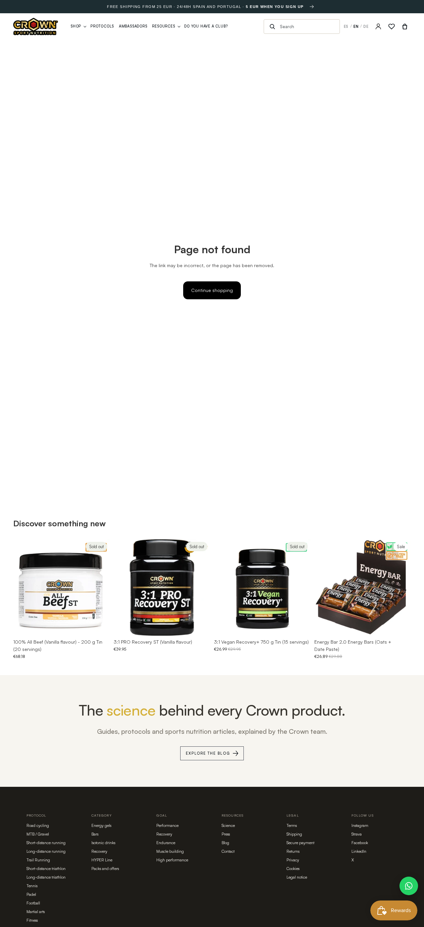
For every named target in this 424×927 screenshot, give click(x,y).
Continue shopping (212, 290)
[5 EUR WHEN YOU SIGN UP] (311, 6)
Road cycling (37, 825)
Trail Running (38, 859)
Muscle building (170, 851)
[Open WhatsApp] (408, 886)
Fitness (32, 920)
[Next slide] (100, 587)
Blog (225, 842)
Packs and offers (105, 868)
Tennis (31, 885)
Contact (228, 851)
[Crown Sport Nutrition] (35, 26)
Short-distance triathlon (46, 868)
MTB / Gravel (37, 834)
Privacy (293, 859)
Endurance (165, 842)
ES (346, 26)
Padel (31, 894)
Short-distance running (46, 842)
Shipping (294, 834)
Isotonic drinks (103, 842)
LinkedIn (358, 851)
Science (228, 825)
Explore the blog (208, 753)
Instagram (359, 825)
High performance (172, 859)
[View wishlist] (392, 26)
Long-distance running (46, 851)
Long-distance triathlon (46, 877)
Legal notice (297, 877)
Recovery (99, 851)
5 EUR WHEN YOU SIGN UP (274, 7)
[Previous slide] (23, 587)
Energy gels (101, 825)
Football (33, 902)
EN (356, 26)
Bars (94, 834)
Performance (167, 825)
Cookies (293, 868)
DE (366, 26)
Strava (356, 834)
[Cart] (405, 26)
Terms (292, 825)
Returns (293, 851)
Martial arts (35, 911)
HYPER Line (101, 859)
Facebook (359, 842)
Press (226, 834)
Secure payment (300, 842)
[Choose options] (400, 625)
